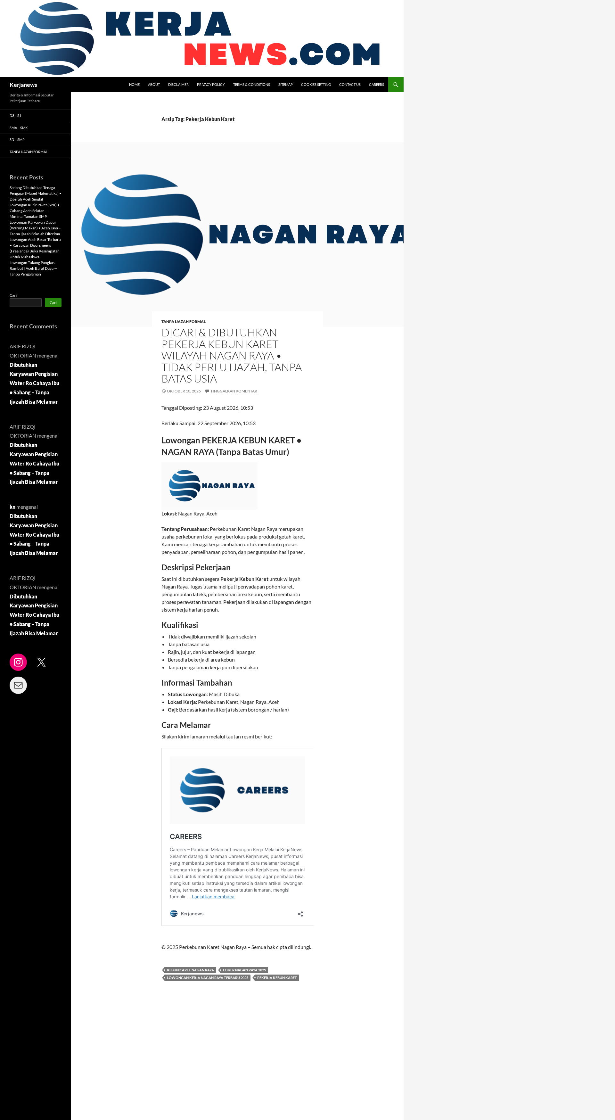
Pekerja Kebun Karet (277, 978)
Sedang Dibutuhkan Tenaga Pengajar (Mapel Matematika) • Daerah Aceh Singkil (36, 193)
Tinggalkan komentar (233, 391)
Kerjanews (23, 84)
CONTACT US (350, 84)
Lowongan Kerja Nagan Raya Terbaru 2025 (207, 978)
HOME (134, 84)
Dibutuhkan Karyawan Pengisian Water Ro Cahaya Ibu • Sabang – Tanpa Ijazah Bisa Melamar (34, 383)
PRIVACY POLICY (211, 84)
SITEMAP (285, 84)
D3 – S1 (15, 115)
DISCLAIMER (178, 84)
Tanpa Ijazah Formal (183, 321)
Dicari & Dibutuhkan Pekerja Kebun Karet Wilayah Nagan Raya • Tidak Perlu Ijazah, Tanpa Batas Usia (231, 355)
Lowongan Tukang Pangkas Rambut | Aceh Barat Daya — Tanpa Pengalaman (33, 268)
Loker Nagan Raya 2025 (244, 970)
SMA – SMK (19, 128)
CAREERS (376, 84)
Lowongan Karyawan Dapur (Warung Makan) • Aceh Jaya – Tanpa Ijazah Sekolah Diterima (35, 228)
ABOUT (154, 84)
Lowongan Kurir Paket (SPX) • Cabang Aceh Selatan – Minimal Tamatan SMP (35, 210)
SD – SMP (17, 139)
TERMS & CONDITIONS (251, 84)
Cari (13, 295)
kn (12, 507)
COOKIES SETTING (316, 84)
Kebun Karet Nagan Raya (190, 970)
